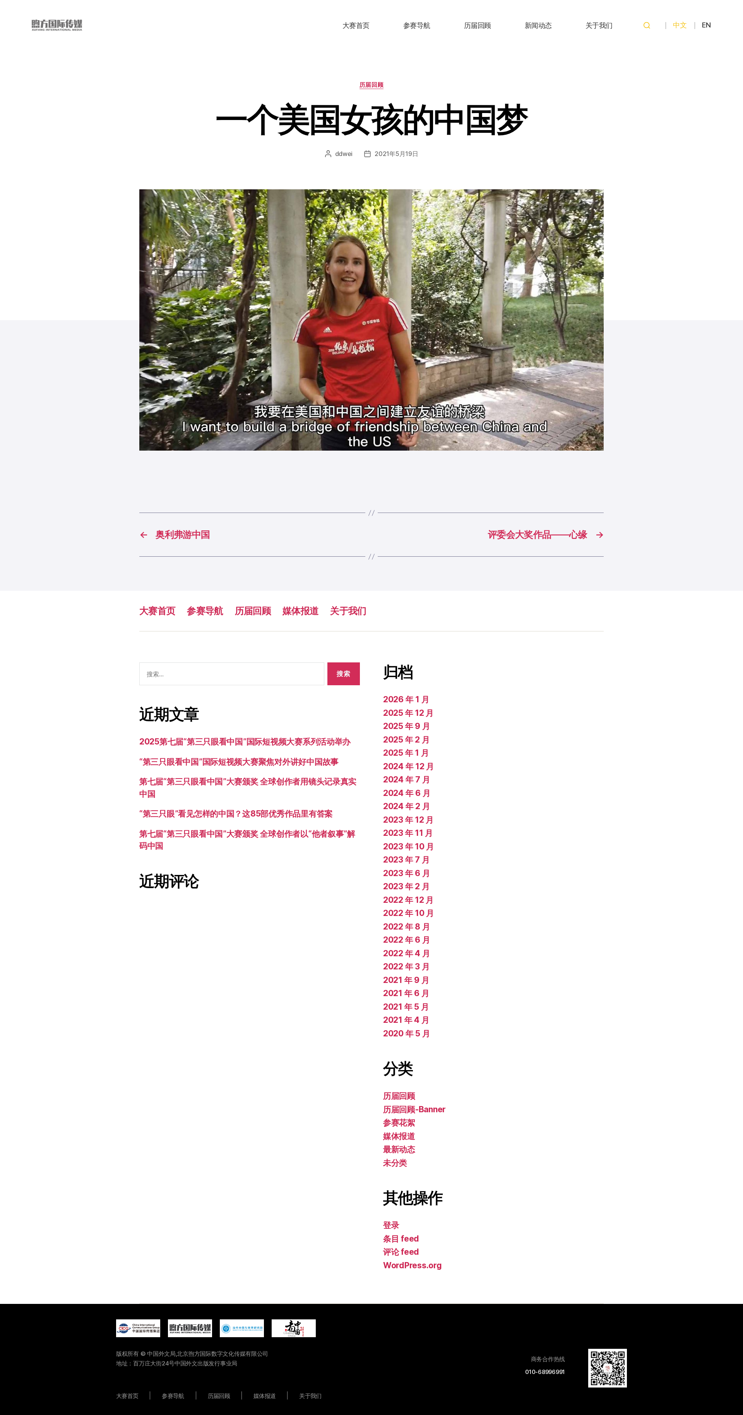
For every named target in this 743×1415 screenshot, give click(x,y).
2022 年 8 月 (406, 926)
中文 (680, 25)
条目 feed (401, 1238)
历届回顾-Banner (414, 1109)
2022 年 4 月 (406, 953)
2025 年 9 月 (406, 726)
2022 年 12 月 (408, 900)
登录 (391, 1225)
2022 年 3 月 (406, 966)
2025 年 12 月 (408, 713)
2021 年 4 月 (406, 1020)
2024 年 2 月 (406, 806)
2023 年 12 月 (408, 820)
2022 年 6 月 (406, 940)
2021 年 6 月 (406, 993)
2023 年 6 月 (406, 873)
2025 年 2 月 (406, 739)
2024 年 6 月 (406, 793)
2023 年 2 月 (406, 886)
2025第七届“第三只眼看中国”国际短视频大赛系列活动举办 (245, 741)
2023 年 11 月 (408, 833)
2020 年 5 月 (406, 1033)
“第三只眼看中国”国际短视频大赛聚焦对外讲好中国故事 (239, 762)
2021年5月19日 (396, 154)
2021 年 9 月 (406, 980)
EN (706, 25)
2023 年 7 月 (406, 859)
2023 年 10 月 (408, 846)
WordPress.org (412, 1265)
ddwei (344, 154)
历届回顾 (477, 25)
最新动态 (399, 1149)
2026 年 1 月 (406, 699)
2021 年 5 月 (406, 1007)
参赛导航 (416, 25)
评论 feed (401, 1252)
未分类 (395, 1163)
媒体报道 (300, 610)
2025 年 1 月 (406, 753)
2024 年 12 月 (408, 766)
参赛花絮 (399, 1122)
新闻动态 (538, 25)
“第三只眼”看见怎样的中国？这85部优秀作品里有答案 (236, 813)
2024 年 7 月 (406, 779)
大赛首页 (356, 25)
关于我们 (599, 25)
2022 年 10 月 (408, 913)
